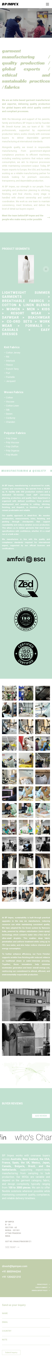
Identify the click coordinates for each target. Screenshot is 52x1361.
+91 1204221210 (11, 1276)
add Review (41, 1116)
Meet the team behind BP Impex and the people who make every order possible (22, 217)
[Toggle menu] (47, 4)
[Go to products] (46, 269)
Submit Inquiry (11, 1352)
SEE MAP (10, 1247)
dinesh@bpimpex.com (14, 1266)
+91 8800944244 (11, 1271)
